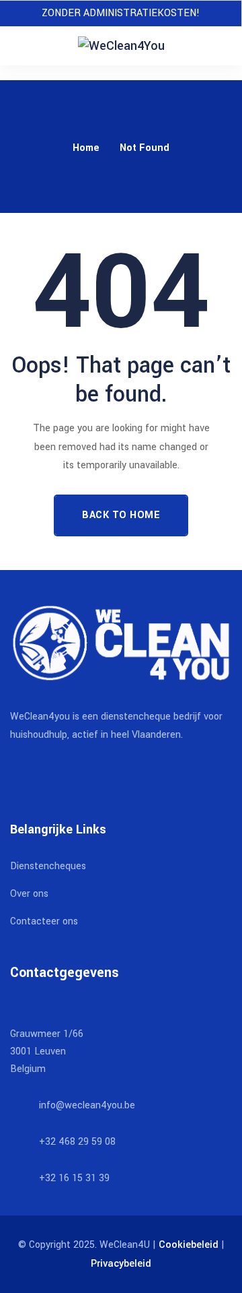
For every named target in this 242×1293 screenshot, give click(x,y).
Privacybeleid (121, 1264)
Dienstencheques (48, 866)
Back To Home (121, 515)
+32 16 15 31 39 (74, 1178)
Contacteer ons (44, 921)
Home (86, 148)
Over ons (29, 894)
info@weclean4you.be (87, 1105)
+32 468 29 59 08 (77, 1142)
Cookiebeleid (188, 1245)
